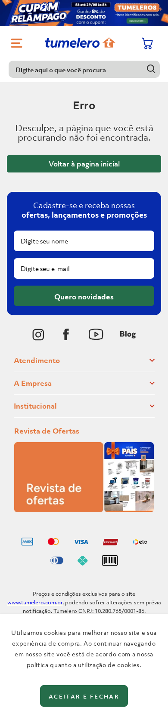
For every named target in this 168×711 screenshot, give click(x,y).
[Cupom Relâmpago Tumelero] (84, 13)
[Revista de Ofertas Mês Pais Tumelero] (84, 509)
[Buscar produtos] (151, 69)
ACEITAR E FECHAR (84, 696)
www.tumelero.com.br (34, 602)
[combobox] (84, 69)
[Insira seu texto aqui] (38, 335)
